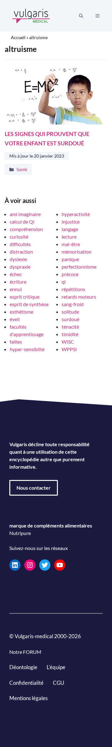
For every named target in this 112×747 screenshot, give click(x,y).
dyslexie (18, 259)
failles (16, 342)
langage (70, 229)
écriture (18, 282)
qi (64, 282)
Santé (21, 169)
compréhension (26, 229)
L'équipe (56, 667)
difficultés (20, 244)
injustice (71, 222)
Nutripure (20, 533)
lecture (69, 237)
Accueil (18, 37)
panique (70, 259)
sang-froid (73, 304)
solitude (70, 312)
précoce (70, 274)
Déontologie (23, 667)
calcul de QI (22, 222)
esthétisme (21, 312)
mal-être (71, 244)
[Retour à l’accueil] (31, 15)
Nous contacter (33, 488)
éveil (15, 319)
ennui (16, 289)
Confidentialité (26, 682)
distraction (21, 252)
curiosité (19, 237)
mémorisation (76, 252)
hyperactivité (76, 214)
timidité (70, 334)
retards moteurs (79, 297)
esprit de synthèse (29, 304)
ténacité (70, 327)
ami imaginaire (25, 214)
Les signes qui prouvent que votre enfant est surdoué (47, 138)
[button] (81, 16)
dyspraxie (20, 267)
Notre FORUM (25, 652)
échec (16, 274)
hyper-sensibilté (27, 349)
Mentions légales (28, 698)
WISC (68, 342)
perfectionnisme (79, 267)
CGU (58, 682)
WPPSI (69, 349)
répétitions (73, 289)
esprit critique (25, 297)
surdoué (70, 319)
